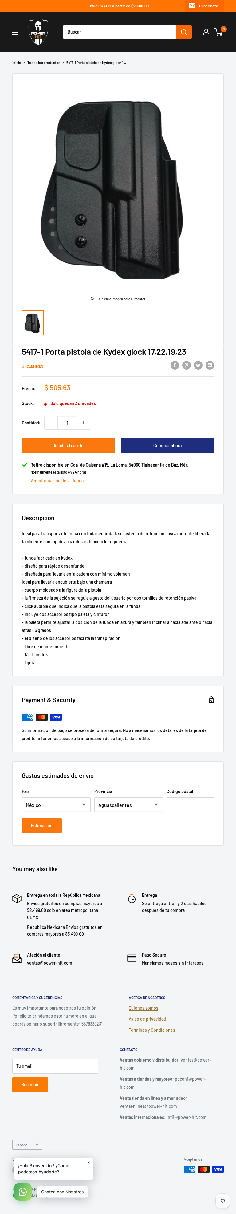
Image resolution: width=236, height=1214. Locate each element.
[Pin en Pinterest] (186, 365)
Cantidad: (31, 422)
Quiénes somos (143, 1007)
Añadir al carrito (68, 445)
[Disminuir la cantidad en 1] (51, 422)
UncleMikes (32, 366)
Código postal (180, 791)
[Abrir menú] (15, 32)
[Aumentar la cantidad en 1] (83, 422)
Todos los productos (43, 62)
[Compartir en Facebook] (175, 365)
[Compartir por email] (210, 365)
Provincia (103, 791)
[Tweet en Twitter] (198, 365)
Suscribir (30, 1084)
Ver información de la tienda (57, 480)
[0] (218, 32)
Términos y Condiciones (152, 1030)
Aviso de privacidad (147, 1019)
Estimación (42, 825)
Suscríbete (208, 5)
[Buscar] (184, 32)
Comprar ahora (167, 445)
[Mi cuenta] (206, 32)
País (26, 791)
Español (22, 1145)
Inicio (16, 62)
